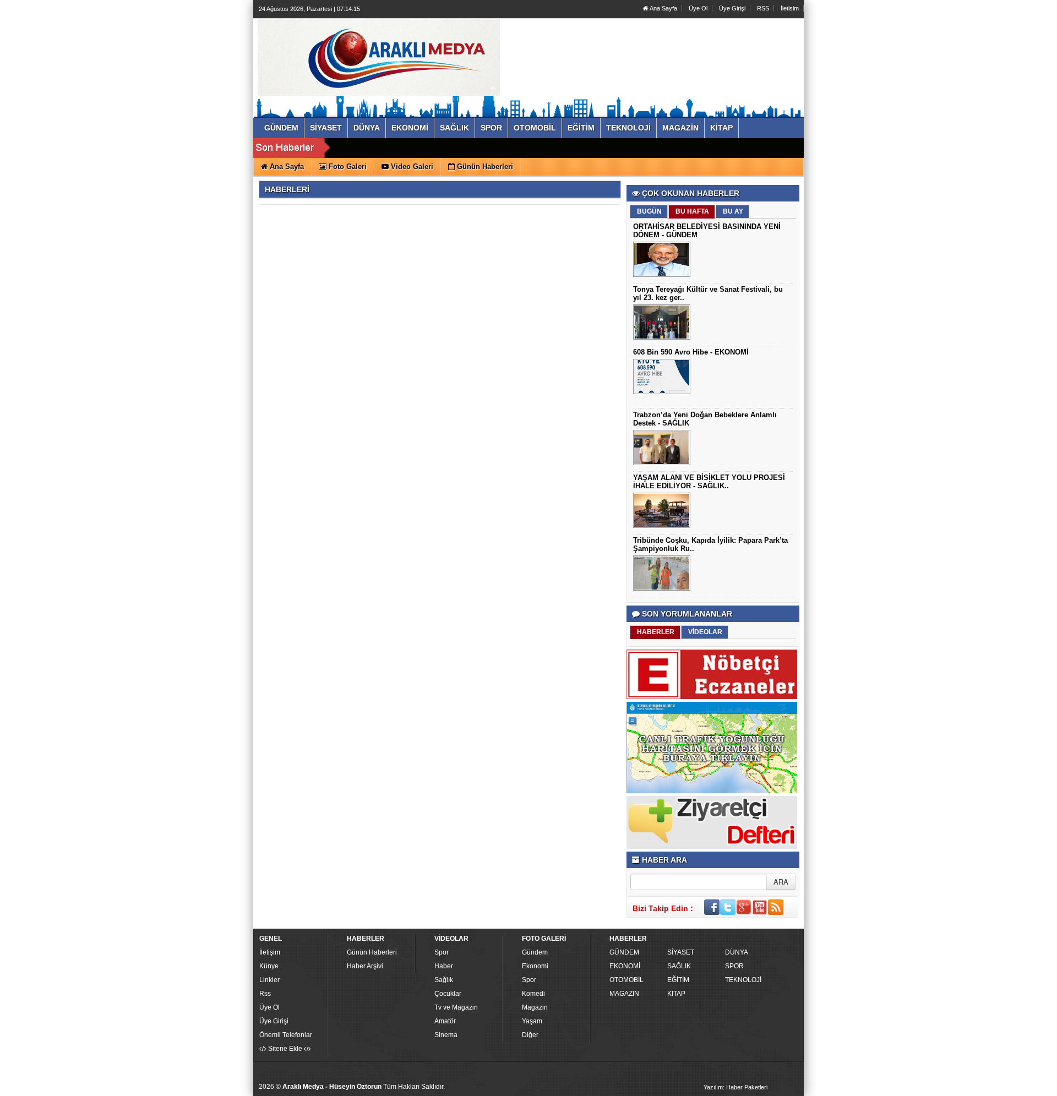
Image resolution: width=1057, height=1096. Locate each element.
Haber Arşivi (365, 966)
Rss (265, 993)
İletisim (790, 8)
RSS (763, 8)
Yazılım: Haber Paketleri (735, 1087)
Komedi (533, 993)
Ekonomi (535, 966)
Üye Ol (698, 8)
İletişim (269, 952)
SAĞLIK (679, 966)
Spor (441, 952)
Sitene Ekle (285, 1049)
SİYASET (680, 952)
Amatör (445, 1021)
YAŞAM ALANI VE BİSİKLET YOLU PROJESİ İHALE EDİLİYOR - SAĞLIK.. (709, 481)
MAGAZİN (624, 993)
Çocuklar (447, 993)
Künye (269, 966)
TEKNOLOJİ (743, 980)
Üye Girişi (732, 8)
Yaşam (532, 1021)
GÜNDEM (624, 952)
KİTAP (676, 993)
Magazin (535, 1007)
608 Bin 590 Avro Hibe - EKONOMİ (691, 352)
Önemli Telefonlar (285, 1035)
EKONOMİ (624, 966)
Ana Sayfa (663, 8)
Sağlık (443, 980)
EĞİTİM (678, 980)
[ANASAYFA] (379, 56)
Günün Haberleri (372, 952)
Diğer (530, 1035)
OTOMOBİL (626, 980)
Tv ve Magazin (456, 1007)
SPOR (734, 966)
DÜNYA (736, 952)
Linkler (269, 980)
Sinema (445, 1035)
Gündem (535, 952)
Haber (443, 966)
